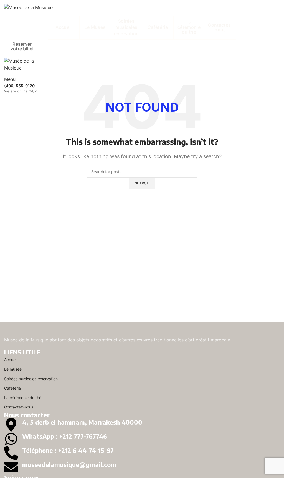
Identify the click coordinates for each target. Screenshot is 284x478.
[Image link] (28, 332)
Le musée (13, 369)
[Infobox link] (142, 88)
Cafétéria (12, 388)
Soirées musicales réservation (31, 378)
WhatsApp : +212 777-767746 (64, 436)
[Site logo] (28, 7)
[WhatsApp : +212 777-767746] (11, 439)
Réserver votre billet (22, 46)
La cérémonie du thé (22, 397)
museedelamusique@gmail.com (69, 464)
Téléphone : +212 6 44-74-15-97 (68, 450)
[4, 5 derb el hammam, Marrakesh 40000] (11, 425)
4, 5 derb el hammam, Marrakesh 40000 (82, 422)
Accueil (10, 359)
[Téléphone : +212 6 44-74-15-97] (11, 453)
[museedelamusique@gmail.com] (11, 467)
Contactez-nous (18, 407)
